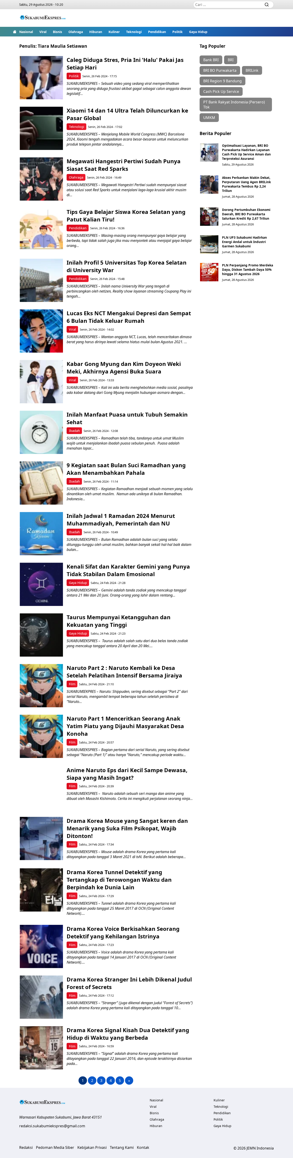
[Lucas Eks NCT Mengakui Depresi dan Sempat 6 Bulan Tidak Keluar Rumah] (41, 331)
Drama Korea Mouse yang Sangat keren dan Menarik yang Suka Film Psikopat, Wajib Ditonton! (127, 828)
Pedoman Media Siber (55, 1147)
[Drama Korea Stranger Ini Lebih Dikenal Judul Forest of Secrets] (41, 997)
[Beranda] (15, 31)
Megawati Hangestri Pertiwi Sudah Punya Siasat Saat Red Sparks (124, 164)
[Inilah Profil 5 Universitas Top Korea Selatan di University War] (41, 280)
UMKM (209, 117)
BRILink (252, 70)
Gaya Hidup (198, 32)
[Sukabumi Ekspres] (42, 18)
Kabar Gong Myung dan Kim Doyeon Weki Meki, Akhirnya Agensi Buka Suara (124, 367)
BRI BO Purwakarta (219, 70)
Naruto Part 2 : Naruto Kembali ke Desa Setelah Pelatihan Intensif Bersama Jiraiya (124, 671)
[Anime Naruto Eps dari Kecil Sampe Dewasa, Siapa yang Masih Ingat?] (41, 788)
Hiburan (95, 32)
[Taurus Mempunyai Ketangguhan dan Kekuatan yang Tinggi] (41, 635)
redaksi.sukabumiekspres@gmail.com (52, 1125)
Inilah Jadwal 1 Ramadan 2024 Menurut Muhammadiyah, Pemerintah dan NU (121, 519)
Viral (42, 32)
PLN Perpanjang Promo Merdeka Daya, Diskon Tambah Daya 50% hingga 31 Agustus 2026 (247, 269)
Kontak (143, 1147)
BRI (230, 59)
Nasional (26, 32)
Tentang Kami (122, 1147)
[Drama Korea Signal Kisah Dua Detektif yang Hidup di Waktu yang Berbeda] (41, 1048)
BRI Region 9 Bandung (222, 80)
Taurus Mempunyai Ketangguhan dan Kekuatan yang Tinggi (119, 620)
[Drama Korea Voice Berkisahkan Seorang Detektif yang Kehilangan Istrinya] (41, 946)
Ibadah (74, 430)
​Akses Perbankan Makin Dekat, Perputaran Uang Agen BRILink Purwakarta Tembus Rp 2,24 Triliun (246, 184)
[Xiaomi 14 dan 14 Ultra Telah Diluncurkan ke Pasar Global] (41, 128)
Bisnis (57, 32)
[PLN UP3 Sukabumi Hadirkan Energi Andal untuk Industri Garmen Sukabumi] (209, 244)
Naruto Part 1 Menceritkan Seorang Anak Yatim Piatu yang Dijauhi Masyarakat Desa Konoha (125, 726)
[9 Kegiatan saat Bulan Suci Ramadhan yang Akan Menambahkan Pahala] (41, 483)
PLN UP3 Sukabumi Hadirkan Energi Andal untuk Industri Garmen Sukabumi (244, 241)
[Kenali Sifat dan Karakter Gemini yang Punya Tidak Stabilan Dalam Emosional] (41, 584)
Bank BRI (211, 59)
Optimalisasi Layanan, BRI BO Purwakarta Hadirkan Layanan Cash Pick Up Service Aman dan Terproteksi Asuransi (246, 152)
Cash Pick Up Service (221, 91)
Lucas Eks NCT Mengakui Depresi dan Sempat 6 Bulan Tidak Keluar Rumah (129, 316)
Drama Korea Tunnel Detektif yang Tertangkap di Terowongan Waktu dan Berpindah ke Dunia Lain (119, 879)
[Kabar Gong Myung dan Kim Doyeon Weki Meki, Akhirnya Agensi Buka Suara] (41, 381)
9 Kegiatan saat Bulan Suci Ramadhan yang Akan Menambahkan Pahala (126, 468)
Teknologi (134, 32)
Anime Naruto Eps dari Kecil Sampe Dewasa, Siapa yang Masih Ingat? (127, 773)
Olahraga (75, 32)
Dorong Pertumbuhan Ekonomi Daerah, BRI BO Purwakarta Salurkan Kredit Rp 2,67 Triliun (246, 214)
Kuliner (114, 32)
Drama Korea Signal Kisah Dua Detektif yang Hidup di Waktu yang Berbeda (128, 1033)
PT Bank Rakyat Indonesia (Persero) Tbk (234, 104)
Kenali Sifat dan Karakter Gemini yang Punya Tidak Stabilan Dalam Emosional (128, 570)
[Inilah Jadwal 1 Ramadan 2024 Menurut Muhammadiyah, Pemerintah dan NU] (41, 533)
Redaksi (26, 1147)
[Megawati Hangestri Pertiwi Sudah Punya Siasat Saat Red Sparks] (41, 179)
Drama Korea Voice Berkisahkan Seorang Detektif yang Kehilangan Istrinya (123, 932)
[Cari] (267, 4)
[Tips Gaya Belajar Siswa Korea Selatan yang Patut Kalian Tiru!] (41, 229)
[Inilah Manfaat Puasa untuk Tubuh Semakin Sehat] (41, 432)
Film (72, 684)
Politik (177, 32)
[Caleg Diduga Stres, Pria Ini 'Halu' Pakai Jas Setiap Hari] (41, 77)
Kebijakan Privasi (92, 1147)
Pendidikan (157, 32)
